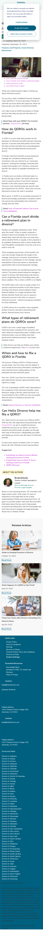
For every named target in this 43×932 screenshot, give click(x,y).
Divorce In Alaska (8, 759)
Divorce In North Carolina (11, 839)
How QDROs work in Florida (17, 78)
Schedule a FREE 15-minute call (18, 669)
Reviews (9, 672)
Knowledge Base (12, 667)
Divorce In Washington (10, 871)
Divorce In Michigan (9, 811)
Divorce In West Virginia (11, 874)
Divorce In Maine (8, 804)
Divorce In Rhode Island (11, 851)
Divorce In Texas (8, 861)
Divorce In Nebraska (9, 824)
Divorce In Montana (9, 821)
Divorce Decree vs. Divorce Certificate (24, 405)
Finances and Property (11, 48)
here (27, 347)
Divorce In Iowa (8, 794)
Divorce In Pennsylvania (11, 849)
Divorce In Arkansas (9, 764)
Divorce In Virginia (8, 869)
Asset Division (28, 48)
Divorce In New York (9, 836)
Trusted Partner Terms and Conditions (20, 652)
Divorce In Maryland (9, 806)
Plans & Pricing (12, 674)
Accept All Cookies (21, 28)
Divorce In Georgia (9, 781)
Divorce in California (9, 766)
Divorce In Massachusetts (12, 809)
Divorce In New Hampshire (12, 829)
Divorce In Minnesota (10, 814)
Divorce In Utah (8, 864)
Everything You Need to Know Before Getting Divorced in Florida (21, 456)
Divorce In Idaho (8, 786)
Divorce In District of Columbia (13, 776)
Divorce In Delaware (9, 773)
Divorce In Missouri (9, 819)
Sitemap (9, 647)
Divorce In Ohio (7, 841)
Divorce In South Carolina (11, 854)
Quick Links (10, 638)
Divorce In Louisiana (9, 801)
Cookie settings (21, 22)
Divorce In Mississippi (10, 816)
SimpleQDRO (15, 123)
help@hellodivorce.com (10, 685)
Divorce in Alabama (9, 756)
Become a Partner (13, 649)
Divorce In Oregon (9, 846)
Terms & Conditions (13, 644)
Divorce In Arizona (9, 761)
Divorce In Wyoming (9, 879)
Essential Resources (14, 663)
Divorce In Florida (8, 779)
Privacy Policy (11, 642)
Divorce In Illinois (8, 788)
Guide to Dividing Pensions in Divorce (17, 552)
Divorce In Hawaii (8, 784)
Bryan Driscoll (21, 477)
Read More (6, 560)
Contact (8, 681)
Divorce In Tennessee (10, 859)
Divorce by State (12, 654)
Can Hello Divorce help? (15, 86)
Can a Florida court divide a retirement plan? (23, 81)
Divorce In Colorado (9, 768)
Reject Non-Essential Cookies (22, 34)
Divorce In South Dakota (11, 856)
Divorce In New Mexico (11, 834)
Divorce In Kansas (8, 796)
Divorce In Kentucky (9, 799)
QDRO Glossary (13, 465)
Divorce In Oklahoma (10, 844)
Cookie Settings (13, 657)
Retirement (6, 50)
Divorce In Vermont (9, 866)
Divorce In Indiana (8, 791)
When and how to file (14, 83)
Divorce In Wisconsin (10, 876)
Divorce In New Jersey (10, 831)
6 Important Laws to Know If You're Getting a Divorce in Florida (21, 461)
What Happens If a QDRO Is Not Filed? (18, 585)
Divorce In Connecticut (10, 771)
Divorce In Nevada (9, 826)
